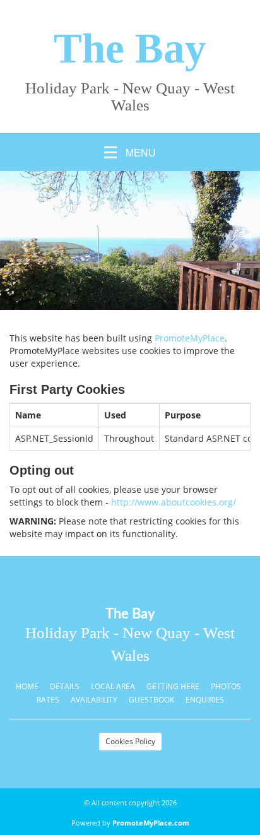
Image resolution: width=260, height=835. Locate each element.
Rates (48, 699)
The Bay (130, 48)
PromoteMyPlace (190, 338)
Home (27, 686)
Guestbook (151, 699)
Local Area (113, 686)
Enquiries (205, 699)
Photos (226, 686)
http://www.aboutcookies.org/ (173, 502)
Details (65, 686)
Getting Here (172, 686)
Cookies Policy (130, 741)
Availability (94, 699)
